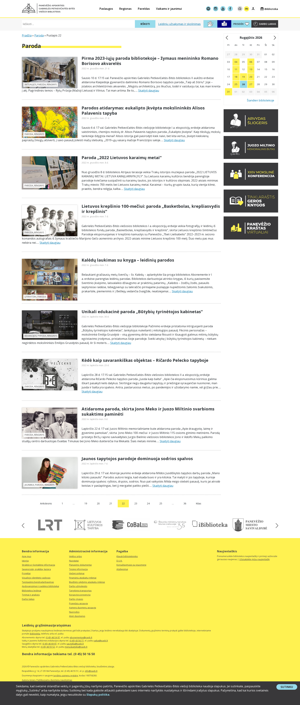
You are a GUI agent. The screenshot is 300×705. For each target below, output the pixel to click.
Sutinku (289, 687)
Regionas (125, 9)
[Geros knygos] (251, 211)
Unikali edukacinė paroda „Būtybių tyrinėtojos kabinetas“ (142, 311)
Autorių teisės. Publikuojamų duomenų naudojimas (47, 680)
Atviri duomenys (77, 616)
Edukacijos (31, 335)
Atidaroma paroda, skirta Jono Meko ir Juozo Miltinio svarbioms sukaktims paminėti (148, 411)
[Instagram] (215, 8)
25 (160, 503)
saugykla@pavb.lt (75, 643)
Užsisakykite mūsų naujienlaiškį (254, 559)
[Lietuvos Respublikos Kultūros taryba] (90, 524)
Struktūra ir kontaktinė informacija (38, 564)
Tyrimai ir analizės (31, 594)
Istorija (25, 560)
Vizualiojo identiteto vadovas (36, 577)
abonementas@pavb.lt (81, 637)
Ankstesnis (46, 503)
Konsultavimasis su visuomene (131, 564)
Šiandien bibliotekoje (260, 100)
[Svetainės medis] (253, 8)
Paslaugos (106, 9)
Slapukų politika (97, 694)
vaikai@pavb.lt (101, 640)
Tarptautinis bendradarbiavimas (38, 582)
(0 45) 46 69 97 (49, 643)
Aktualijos (30, 84)
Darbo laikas (267, 24)
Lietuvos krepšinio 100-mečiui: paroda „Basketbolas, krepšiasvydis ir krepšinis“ (151, 208)
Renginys (52, 84)
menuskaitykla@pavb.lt (76, 646)
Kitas (198, 503)
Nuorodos (74, 612)
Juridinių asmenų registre (65, 675)
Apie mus (26, 556)
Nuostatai (74, 560)
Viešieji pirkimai (76, 573)
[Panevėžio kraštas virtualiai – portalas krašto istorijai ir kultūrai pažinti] (251, 238)
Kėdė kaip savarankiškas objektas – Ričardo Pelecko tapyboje (145, 360)
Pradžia (27, 35)
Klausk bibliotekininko (127, 556)
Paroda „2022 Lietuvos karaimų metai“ (122, 157)
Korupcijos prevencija (79, 594)
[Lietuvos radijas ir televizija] (50, 524)
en (246, 8)
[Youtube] (223, 8)
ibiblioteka (35, 633)
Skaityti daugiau (148, 90)
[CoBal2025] (130, 524)
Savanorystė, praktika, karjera (36, 569)
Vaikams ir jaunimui (169, 9)
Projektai (26, 573)
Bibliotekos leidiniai (31, 590)
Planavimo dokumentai (80, 564)
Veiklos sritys (75, 556)
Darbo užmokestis (78, 586)
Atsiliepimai (122, 569)
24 (148, 503)
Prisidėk (238, 24)
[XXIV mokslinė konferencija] (251, 185)
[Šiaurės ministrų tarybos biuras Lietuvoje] (170, 524)
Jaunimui (29, 484)
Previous (24, 525)
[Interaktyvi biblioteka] (210, 524)
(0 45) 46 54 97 (53, 637)
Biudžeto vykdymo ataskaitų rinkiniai (87, 582)
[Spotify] (208, 8)
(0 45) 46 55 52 (48, 646)
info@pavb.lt (91, 671)
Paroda (39, 35)
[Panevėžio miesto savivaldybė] (250, 524)
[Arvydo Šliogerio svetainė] (251, 131)
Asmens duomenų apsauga (82, 607)
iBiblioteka (271, 9)
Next (275, 525)
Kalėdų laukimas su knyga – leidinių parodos (128, 260)
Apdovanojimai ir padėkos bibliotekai (40, 586)
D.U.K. (119, 560)
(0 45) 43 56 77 (76, 640)
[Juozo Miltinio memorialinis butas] (251, 158)
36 (185, 503)
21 (110, 503)
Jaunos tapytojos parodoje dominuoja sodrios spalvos (137, 458)
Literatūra (30, 296)
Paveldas (144, 9)
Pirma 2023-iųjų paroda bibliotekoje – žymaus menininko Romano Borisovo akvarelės (150, 60)
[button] (48, 8)
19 (85, 503)
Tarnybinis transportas (80, 590)
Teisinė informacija (78, 569)
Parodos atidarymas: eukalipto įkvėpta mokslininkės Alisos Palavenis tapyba (143, 110)
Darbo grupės (76, 599)
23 (135, 503)
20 (98, 503)
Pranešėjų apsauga (78, 603)
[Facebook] (230, 8)
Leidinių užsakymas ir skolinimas (179, 24)
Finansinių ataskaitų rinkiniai (82, 577)
